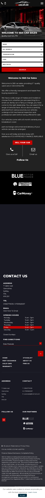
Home (5, 358)
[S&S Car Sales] (22, 3)
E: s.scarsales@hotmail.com (31, 394)
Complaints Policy (27, 453)
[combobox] (22, 44)
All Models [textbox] (7, 49)
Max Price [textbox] (7, 64)
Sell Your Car (22, 143)
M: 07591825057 (27, 391)
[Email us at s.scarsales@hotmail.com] (33, 150)
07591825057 (20, 304)
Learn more (32, 492)
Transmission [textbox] (8, 54)
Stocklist (28, 358)
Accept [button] (22, 495)
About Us (27, 361)
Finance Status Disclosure (11, 453)
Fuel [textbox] (4, 59)
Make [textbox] (5, 44)
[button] (40, 353)
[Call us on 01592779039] (11, 150)
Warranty (7, 366)
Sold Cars (7, 363)
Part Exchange (9, 361)
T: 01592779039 (27, 388)
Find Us (26, 363)
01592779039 (8, 304)
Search (22, 70)
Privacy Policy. (25, 446)
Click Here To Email (10, 311)
